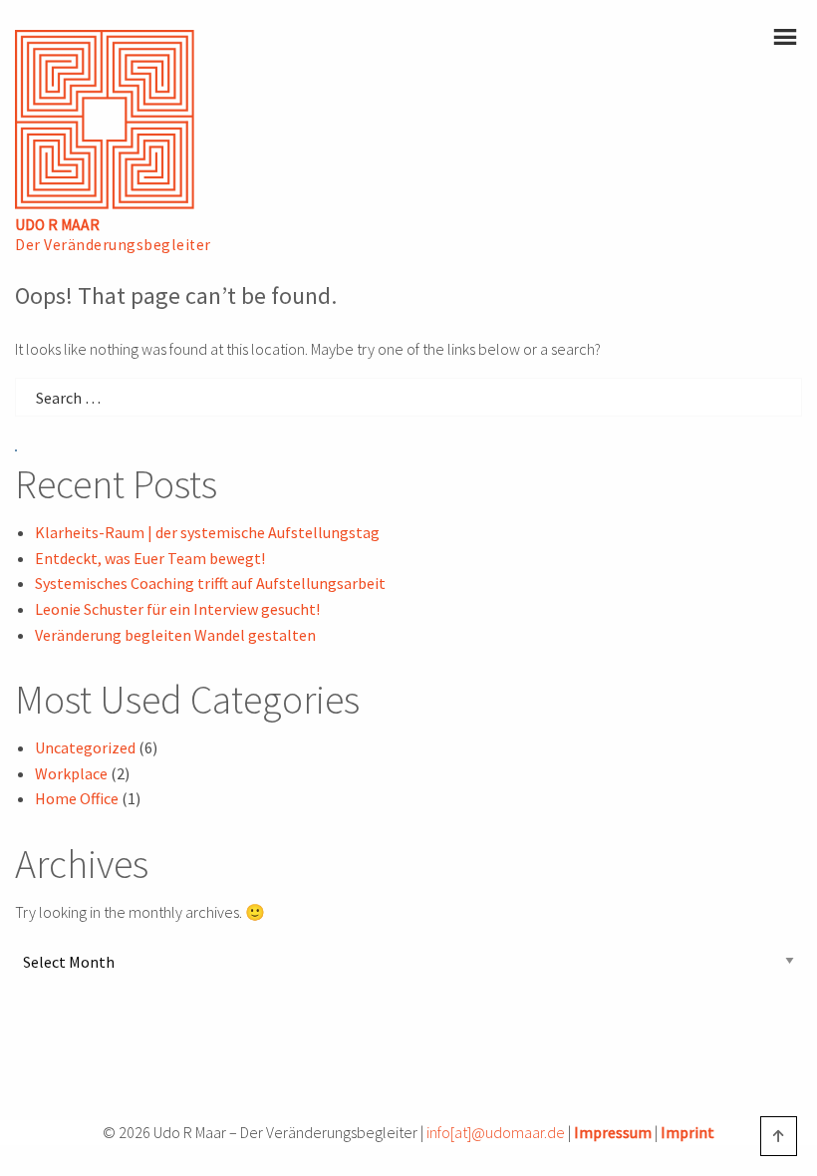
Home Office (77, 798)
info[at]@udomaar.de (495, 1132)
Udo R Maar (57, 224)
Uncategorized (85, 747)
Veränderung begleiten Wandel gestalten (175, 635)
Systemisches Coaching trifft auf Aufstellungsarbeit (210, 583)
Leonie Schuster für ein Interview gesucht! (177, 609)
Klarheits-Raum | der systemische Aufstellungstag (207, 532)
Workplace (71, 773)
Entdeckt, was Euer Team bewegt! (150, 558)
